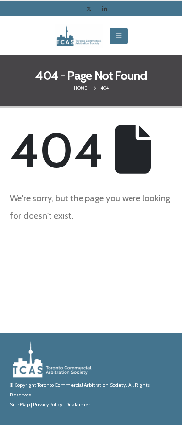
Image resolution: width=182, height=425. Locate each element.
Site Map (20, 404)
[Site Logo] (79, 36)
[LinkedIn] (104, 8)
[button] (119, 36)
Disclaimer (78, 404)
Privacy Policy (47, 404)
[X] (89, 8)
